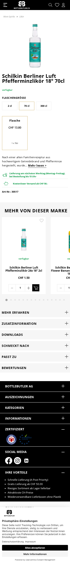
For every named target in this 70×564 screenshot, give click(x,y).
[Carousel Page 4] (19, 300)
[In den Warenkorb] (35, 287)
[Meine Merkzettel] (56, 5)
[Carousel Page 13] (56, 300)
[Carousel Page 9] (39, 300)
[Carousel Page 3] (15, 300)
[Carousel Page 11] (47, 300)
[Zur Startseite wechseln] (22, 5)
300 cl (43, 105)
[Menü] (5, 5)
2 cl (10, 105)
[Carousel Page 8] (35, 300)
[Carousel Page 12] (51, 300)
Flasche (14, 120)
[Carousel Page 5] (23, 300)
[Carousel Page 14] (60, 300)
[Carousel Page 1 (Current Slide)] (6, 300)
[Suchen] (50, 5)
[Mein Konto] (63, 5)
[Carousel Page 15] (64, 300)
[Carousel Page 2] (11, 300)
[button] (35, 312)
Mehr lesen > (37, 165)
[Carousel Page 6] (27, 300)
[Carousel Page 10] (43, 300)
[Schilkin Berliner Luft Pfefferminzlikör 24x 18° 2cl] (24, 235)
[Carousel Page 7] (31, 300)
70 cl (26, 105)
